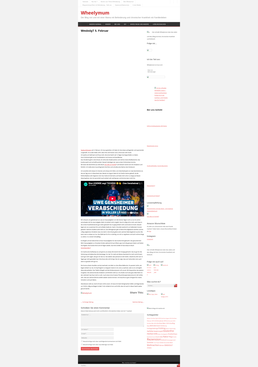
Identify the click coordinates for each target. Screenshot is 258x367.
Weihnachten (153, 345)
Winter (162, 345)
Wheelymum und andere (139, 24)
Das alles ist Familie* (153, 216)
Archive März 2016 (163, 323)
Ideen (159, 334)
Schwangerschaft (171, 340)
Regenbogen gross (152, 146)
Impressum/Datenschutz (122, 5)
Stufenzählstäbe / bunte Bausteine (157, 166)
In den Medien (137, 5)
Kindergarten (164, 334)
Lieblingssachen (159, 24)
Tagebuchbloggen (86, 150)
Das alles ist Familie (110, 164)
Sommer (150, 342)
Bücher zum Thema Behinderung (110, 1)
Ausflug (172, 323)
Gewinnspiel (158, 331)
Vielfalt (162, 342)
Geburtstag (172, 328)
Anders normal (95, 24)
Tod (155, 342)
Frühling (161, 328)
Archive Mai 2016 (152, 323)
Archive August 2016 (167, 318)
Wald (171, 342)
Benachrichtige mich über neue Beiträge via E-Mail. (98, 344)
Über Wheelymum (128, 1)
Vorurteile (166, 342)
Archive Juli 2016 (171, 321)
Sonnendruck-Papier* (153, 196)
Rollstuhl (163, 340)
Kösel (157, 337)
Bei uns (117, 24)
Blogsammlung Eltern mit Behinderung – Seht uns (97, 5)
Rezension (154, 339)
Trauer (157, 342)
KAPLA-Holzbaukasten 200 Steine (157, 126)
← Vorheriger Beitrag (87, 302)
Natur (165, 336)
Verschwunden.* (86, 248)
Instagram (150, 239)
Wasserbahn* (151, 186)
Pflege (171, 337)
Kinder (108, 24)
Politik (174, 337)
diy (166, 326)
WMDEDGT (168, 345)
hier (150, 231)
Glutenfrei (168, 330)
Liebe (161, 337)
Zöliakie (149, 348)
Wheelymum (95, 12)
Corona (162, 326)
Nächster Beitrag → (138, 302)
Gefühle (150, 331)
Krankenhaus (172, 334)
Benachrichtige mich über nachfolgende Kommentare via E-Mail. (102, 341)
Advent (149, 318)
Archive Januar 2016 (160, 321)
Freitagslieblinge (152, 328)
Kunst (153, 337)
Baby (148, 326)
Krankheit (149, 337)
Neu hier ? (94, 1)
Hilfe (156, 334)
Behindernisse (155, 326)
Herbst (150, 333)
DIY (125, 24)
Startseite (85, 1)
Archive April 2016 (156, 318)
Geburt (167, 328)
